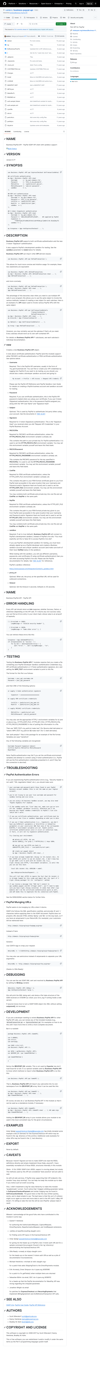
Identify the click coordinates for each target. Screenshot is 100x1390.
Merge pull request (18, 36)
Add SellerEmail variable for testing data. (43, 101)
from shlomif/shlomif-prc (34, 36)
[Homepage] (4, 3)
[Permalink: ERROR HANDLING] (5, 603)
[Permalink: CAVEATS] (5, 1155)
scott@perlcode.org (29, 1316)
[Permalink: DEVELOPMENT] (5, 1011)
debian (9, 41)
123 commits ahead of (21, 29)
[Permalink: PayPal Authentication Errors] (5, 774)
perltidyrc (10, 121)
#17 (25, 36)
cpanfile (9, 109)
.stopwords (10, 61)
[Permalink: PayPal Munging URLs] (5, 902)
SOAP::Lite (10, 1305)
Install (9, 77)
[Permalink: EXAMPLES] (5, 1125)
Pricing (68, 4)
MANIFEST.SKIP (12, 85)
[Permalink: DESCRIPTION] (5, 235)
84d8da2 (43, 36)
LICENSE (10, 81)
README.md (11, 97)
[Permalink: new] (5, 344)
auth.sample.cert (12, 105)
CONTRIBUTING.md (13, 69)
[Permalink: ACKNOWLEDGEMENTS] (5, 1208)
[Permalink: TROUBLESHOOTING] (5, 767)
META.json (10, 89)
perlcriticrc (10, 117)
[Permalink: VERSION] (5, 154)
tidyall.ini (10, 125)
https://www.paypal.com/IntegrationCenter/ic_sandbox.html (31, 569)
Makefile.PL (11, 93)
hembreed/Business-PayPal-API (18, 12)
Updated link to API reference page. (41, 49)
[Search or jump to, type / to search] (75, 3)
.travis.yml (10, 65)
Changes (10, 73)
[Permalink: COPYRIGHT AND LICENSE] (5, 1327)
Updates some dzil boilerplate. (39, 125)
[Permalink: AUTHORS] (5, 1310)
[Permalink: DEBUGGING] (5, 974)
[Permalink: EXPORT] (5, 1143)
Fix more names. (35, 41)
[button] (61, 172)
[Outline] (64, 131)
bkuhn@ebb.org (27, 1322)
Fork (81, 10)
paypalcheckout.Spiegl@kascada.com (30, 1131)
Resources (33, 4)
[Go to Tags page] (22, 23)
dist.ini (9, 113)
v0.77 (32, 73)
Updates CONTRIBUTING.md (39, 69)
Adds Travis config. (36, 65)
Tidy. (31, 45)
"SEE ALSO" (41, 414)
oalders (8, 10)
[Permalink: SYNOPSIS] (5, 165)
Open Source (46, 4)
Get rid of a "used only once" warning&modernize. (46, 53)
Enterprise (58, 4)
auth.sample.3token (13, 101)
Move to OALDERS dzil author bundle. (42, 77)
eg (8, 45)
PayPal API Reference (37, 1305)
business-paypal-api (23, 10)
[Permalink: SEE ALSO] (5, 1299)
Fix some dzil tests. (36, 61)
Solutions (22, 4)
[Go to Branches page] (18, 23)
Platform (12, 4)
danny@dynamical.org (30, 1319)
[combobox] (42, 23)
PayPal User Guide (22, 1305)
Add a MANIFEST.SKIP (37, 85)
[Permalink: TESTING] (5, 656)
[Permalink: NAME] (5, 139)
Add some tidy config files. (38, 117)
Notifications (69, 10)
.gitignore (10, 57)
